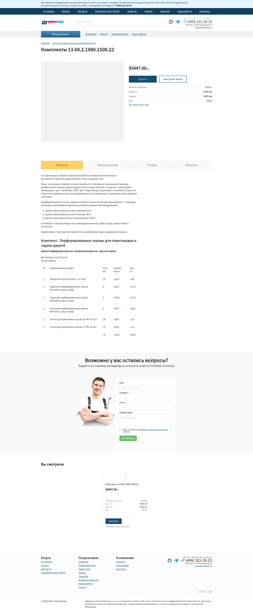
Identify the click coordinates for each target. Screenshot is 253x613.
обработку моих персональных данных (145, 430)
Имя (121, 383)
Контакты (204, 11)
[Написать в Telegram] (177, 24)
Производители (119, 34)
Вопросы (191, 165)
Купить (142, 79)
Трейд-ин (132, 11)
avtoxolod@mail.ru (203, 27)
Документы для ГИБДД (107, 11)
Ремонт (66, 11)
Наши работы (184, 11)
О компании (122, 565)
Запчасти (82, 11)
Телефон (123, 393)
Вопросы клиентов (88, 580)
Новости (120, 561)
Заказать (113, 521)
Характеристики (107, 165)
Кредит (148, 11)
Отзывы (152, 165)
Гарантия (165, 11)
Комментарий (125, 412)
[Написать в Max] (171, 24)
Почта (122, 402)
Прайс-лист (84, 569)
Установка (48, 11)
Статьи (82, 587)
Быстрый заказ (173, 79)
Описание (62, 165)
